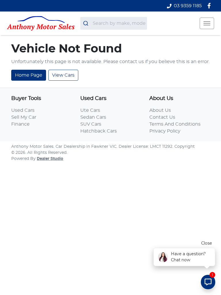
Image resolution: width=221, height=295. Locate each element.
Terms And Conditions (175, 124)
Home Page (28, 75)
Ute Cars (90, 110)
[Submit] (86, 23)
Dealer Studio (50, 159)
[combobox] (113, 23)
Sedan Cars (93, 117)
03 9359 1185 (188, 5)
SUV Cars (90, 124)
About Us (160, 110)
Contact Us (162, 117)
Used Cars (23, 110)
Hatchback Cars (98, 131)
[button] (207, 23)
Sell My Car (23, 117)
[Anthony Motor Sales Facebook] (210, 5)
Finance (20, 124)
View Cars (63, 75)
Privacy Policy (164, 131)
